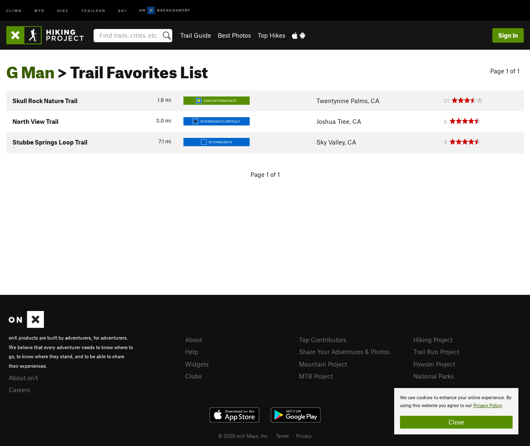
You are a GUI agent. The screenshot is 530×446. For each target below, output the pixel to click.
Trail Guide (195, 35)
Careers (19, 389)
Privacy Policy (487, 405)
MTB (39, 10)
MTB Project (316, 376)
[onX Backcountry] (164, 10)
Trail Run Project (436, 351)
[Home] (49, 35)
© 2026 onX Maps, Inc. (243, 436)
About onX (24, 377)
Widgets (197, 364)
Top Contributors (322, 339)
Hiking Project (433, 339)
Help (191, 351)
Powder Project (434, 364)
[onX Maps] (26, 325)
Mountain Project (323, 364)
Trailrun (93, 10)
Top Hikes (271, 35)
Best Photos (234, 35)
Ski (122, 10)
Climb (14, 10)
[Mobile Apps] (298, 35)
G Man (30, 69)
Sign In (508, 35)
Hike (63, 10)
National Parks (433, 376)
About (193, 339)
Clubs (193, 376)
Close (456, 422)
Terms (282, 436)
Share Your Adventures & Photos (344, 351)
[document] (456, 411)
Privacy (304, 436)
